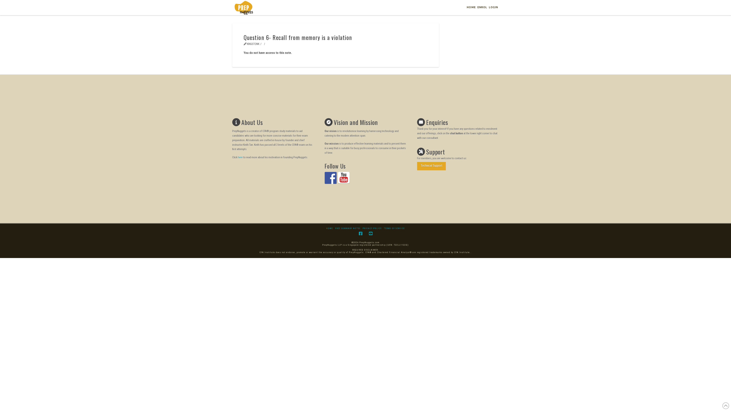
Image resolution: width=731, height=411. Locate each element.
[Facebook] (360, 234)
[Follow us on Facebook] (331, 178)
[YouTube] (370, 234)
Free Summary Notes (347, 228)
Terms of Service (394, 228)
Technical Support (431, 165)
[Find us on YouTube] (344, 178)
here (240, 157)
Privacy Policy (372, 228)
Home (329, 228)
